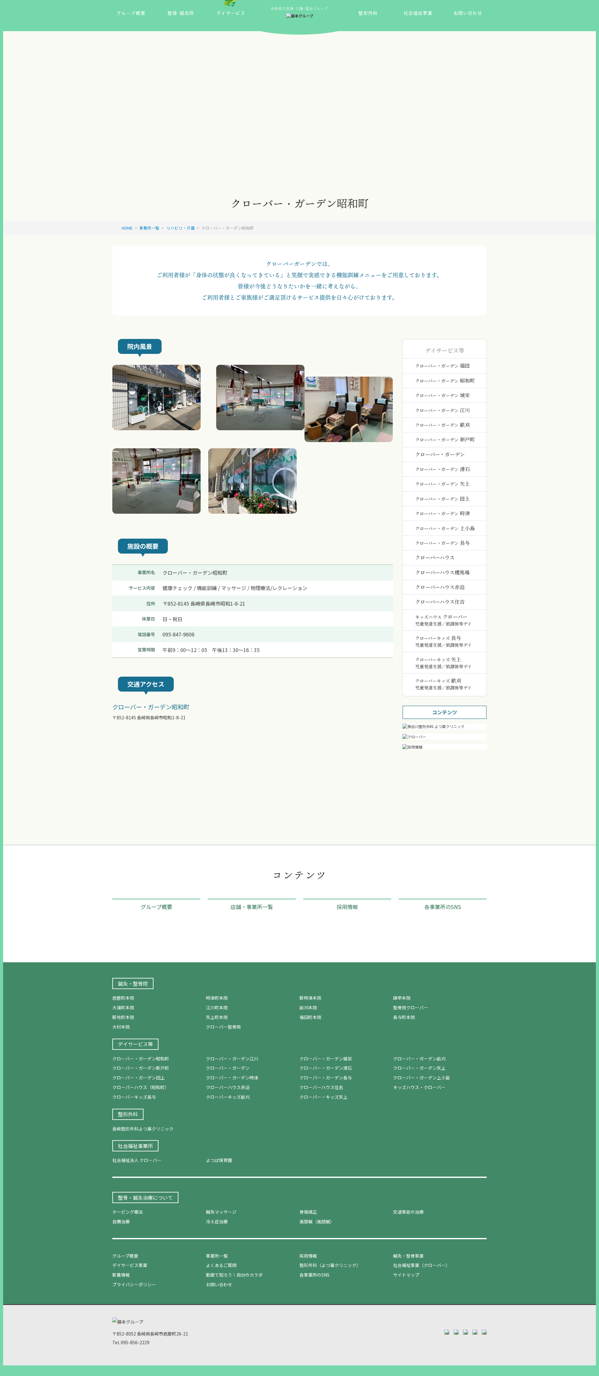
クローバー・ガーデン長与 (326, 1077)
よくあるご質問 (221, 1265)
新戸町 (445, 439)
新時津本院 (310, 998)
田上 (442, 498)
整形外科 (128, 1114)
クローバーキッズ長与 (134, 1097)
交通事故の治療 (408, 1212)
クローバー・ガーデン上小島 (421, 1077)
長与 (442, 542)
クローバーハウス (435, 557)
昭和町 (445, 380)
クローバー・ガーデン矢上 (419, 1068)
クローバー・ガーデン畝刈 (419, 1058)
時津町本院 (217, 998)
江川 (442, 410)
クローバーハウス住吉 (440, 601)
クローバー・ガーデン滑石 (326, 1068)
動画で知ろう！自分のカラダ (234, 1275)
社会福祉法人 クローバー (136, 1160)
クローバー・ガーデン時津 (232, 1077)
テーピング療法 (127, 1212)
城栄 (442, 395)
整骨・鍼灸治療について (145, 1197)
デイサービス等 (135, 1044)
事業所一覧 (217, 1256)
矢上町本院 (217, 1017)
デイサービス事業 (129, 1265)
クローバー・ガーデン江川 (232, 1058)
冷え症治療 (217, 1221)
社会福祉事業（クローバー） (421, 1265)
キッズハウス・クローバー (419, 1087)
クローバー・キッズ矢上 (324, 1097)
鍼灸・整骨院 (133, 983)
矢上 (442, 483)
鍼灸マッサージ (221, 1212)
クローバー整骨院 (223, 1027)
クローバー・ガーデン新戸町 (140, 1068)
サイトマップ (406, 1275)
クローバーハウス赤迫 (440, 587)
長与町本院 (404, 1017)
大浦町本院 (123, 1007)
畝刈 (442, 424)
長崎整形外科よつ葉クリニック (142, 1129)
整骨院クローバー (410, 1007)
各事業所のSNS (314, 1275)
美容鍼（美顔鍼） (317, 1221)
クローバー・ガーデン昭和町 (140, 1058)
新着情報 (121, 1275)
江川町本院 (217, 1007)
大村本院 (121, 1027)
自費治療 (121, 1221)
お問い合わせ (219, 1284)
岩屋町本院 (123, 998)
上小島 (445, 528)
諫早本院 (402, 998)
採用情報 (308, 1256)
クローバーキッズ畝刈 (228, 1097)
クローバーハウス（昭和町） (140, 1087)
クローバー (443, 620)
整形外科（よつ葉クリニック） (330, 1265)
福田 (442, 365)
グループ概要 (125, 1256)
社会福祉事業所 (135, 1146)
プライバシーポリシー (134, 1284)
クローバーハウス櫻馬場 (442, 572)
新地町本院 (123, 1017)
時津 (442, 513)
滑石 (442, 469)
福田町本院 (310, 1017)
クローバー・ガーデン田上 (138, 1077)
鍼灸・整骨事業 (408, 1256)
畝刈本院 (308, 1007)
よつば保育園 (219, 1160)
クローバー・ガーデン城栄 (326, 1058)
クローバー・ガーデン (440, 454)
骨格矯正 (308, 1212)
